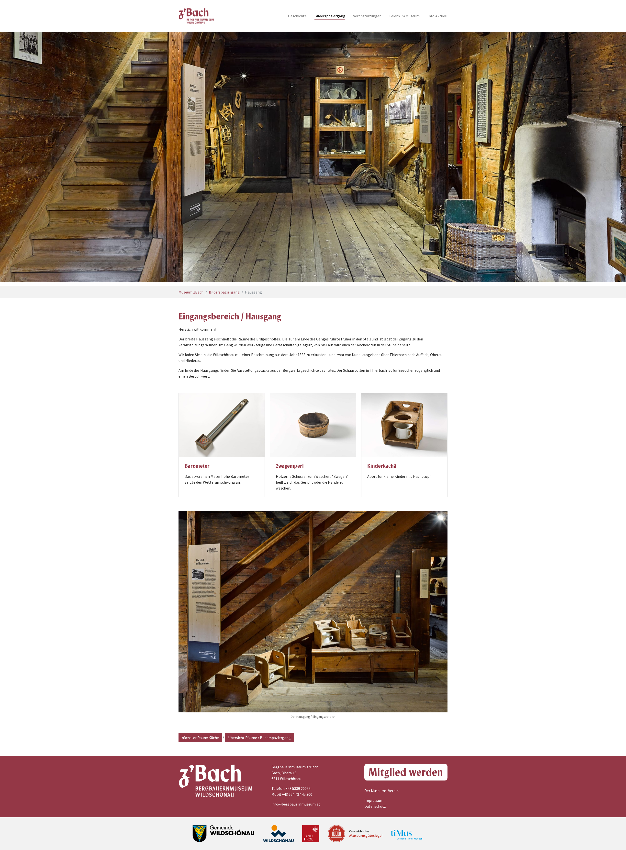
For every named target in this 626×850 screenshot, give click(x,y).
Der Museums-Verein (381, 790)
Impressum (373, 800)
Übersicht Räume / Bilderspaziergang (259, 737)
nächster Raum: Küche (200, 737)
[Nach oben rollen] (615, 839)
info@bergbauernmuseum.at (295, 804)
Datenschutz (375, 806)
